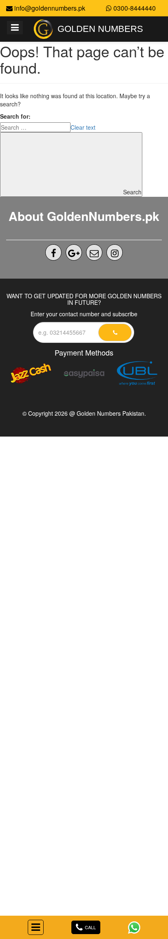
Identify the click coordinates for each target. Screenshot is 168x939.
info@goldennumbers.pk (49, 8)
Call (90, 927)
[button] (36, 927)
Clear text (83, 127)
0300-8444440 (134, 8)
